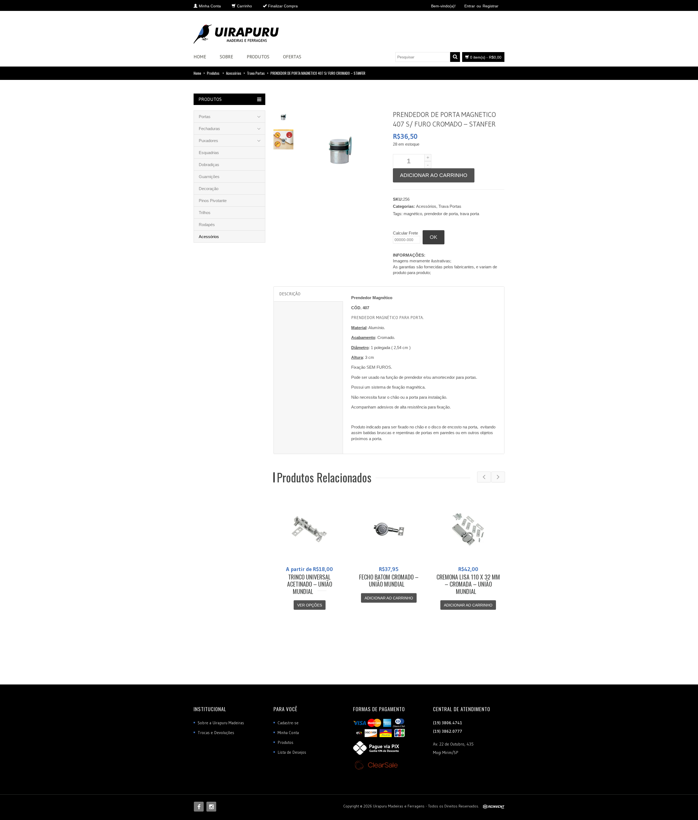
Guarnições (209, 176)
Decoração (208, 188)
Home (200, 57)
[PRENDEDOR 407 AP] (283, 116)
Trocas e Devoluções (216, 732)
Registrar (490, 6)
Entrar (469, 6)
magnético (413, 213)
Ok (433, 237)
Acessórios (233, 73)
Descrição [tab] (289, 293)
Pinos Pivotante (213, 200)
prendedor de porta (441, 213)
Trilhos (204, 212)
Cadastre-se (288, 722)
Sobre (226, 57)
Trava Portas (256, 73)
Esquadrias (209, 152)
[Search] (455, 57)
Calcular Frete (405, 233)
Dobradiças (209, 164)
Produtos (258, 57)
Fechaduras (209, 128)
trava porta (469, 213)
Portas (204, 116)
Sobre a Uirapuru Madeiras (221, 722)
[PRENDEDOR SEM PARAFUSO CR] (283, 139)
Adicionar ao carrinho (433, 175)
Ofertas (292, 57)
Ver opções (309, 605)
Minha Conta (288, 732)
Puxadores (208, 140)
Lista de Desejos (292, 752)
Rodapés (207, 224)
